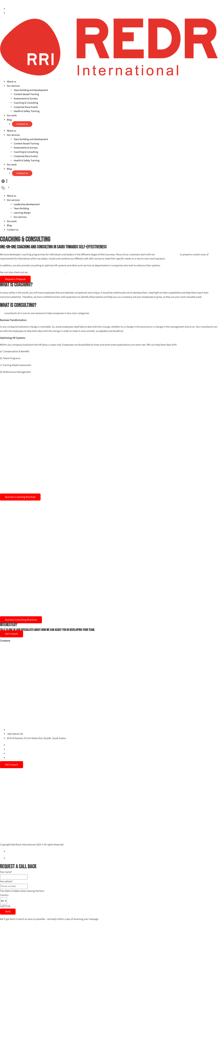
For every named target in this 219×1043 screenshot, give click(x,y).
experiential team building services (47, 272)
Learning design (22, 213)
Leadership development (27, 204)
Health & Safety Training (27, 111)
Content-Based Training (26, 94)
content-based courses (167, 254)
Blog (9, 120)
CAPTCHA (5, 906)
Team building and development (31, 90)
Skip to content (8, 2)
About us (11, 81)
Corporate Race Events (26, 107)
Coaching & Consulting (26, 103)
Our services (13, 86)
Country (4, 895)
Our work (12, 115)
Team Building (21, 208)
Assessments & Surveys (26, 98)
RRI (2, 313)
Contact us (22, 124)
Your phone (6, 881)
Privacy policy (14, 851)
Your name (6, 872)
